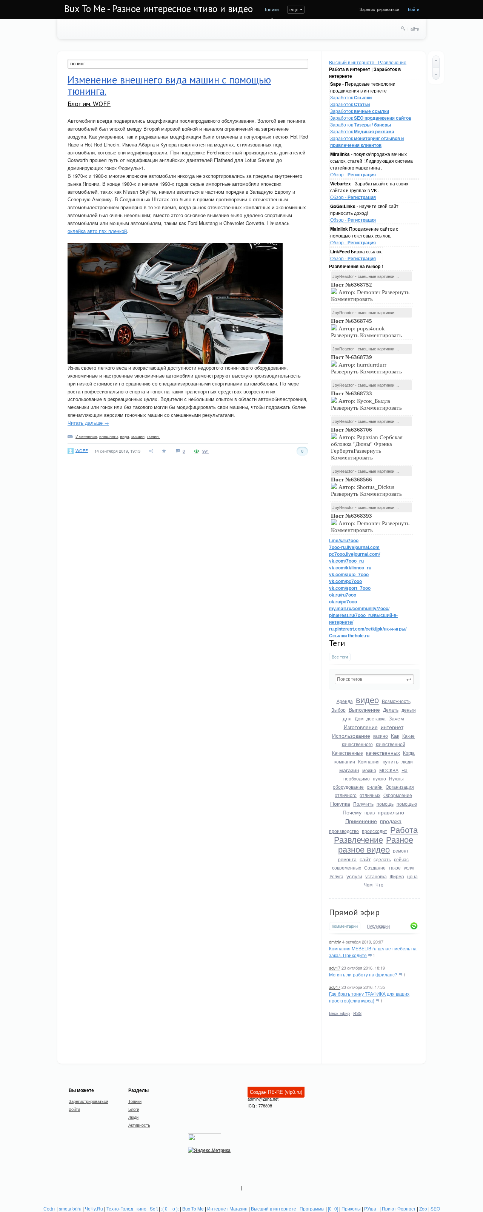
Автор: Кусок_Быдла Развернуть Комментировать (367, 400)
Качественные (347, 752)
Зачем (396, 718)
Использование (351, 735)
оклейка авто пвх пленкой (97, 230)
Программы (312, 1208)
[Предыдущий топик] (436, 62)
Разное (399, 839)
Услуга (336, 876)
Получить (363, 803)
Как (395, 735)
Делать (390, 709)
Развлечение (358, 839)
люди (407, 761)
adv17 (334, 968)
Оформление (397, 795)
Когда (409, 752)
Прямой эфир (354, 912)
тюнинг (153, 436)
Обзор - (353, 174)
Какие (408, 735)
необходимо (356, 778)
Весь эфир (339, 1013)
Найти (413, 29)
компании (344, 761)
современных (346, 867)
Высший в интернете (273, 1208)
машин (138, 436)
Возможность (396, 701)
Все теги (340, 656)
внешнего (108, 436)
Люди (133, 1117)
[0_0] (333, 1208)
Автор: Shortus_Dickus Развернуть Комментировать (367, 486)
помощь (385, 803)
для (347, 718)
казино (380, 735)
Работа (404, 829)
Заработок (351, 97)
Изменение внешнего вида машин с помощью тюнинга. (169, 85)
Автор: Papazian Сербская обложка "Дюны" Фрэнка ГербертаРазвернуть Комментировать (367, 444)
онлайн (375, 786)
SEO (435, 1208)
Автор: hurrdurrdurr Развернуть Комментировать (367, 364)
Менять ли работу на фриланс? (363, 974)
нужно (379, 778)
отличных (370, 795)
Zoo (423, 1208)
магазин (349, 770)
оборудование (348, 786)
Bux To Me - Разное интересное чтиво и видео (158, 9)
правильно (391, 812)
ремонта (347, 859)
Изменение (86, 436)
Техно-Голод (119, 1208)
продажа (390, 821)
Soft (154, 1208)
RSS (357, 1013)
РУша (370, 1208)
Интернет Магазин (227, 1208)
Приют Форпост (399, 1208)
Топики (271, 9)
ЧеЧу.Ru (94, 1208)
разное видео (364, 849)
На (404, 770)
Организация (400, 786)
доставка (376, 718)
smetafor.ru (70, 1208)
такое (395, 867)
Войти (413, 9)
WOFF (81, 450)
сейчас (401, 859)
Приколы (351, 1208)
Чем (368, 884)
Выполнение (364, 709)
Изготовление (361, 727)
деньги (408, 709)
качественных (383, 752)
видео (367, 699)
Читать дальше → (88, 422)
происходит (374, 831)
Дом (359, 718)
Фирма (397, 876)
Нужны (396, 778)
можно (369, 770)
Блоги (133, 1109)
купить (390, 761)
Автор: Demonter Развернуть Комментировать (370, 292)
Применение (361, 821)
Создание (375, 867)
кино (141, 1208)
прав (370, 812)
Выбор (338, 709)
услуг (409, 867)
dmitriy (335, 942)
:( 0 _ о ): (170, 1208)
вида (124, 436)
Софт (49, 1208)
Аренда (345, 701)
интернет (392, 727)
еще (293, 9)
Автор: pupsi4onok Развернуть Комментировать (367, 328)
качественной (390, 744)
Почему (352, 812)
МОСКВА (388, 770)
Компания (369, 761)
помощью (407, 803)
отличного (346, 795)
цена (412, 876)
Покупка (340, 803)
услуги (354, 876)
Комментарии (345, 926)
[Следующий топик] (436, 74)
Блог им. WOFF (89, 103)
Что (379, 884)
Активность (139, 1125)
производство (344, 831)
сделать (382, 859)
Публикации (378, 926)
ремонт (401, 850)
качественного (357, 744)
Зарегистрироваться (379, 9)
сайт (365, 859)
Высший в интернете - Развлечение (367, 62)
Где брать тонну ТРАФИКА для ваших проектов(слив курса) (369, 997)
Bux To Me (193, 1208)
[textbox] (374, 679)
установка (376, 876)
